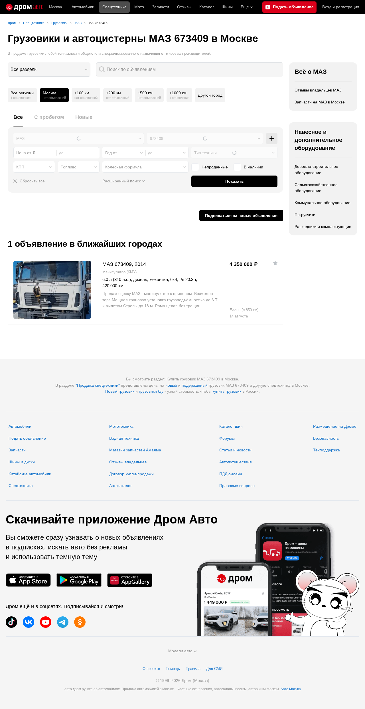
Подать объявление (27, 438)
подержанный (195, 385)
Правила (193, 669)
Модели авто (180, 651)
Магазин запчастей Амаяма (135, 450)
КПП (20, 167)
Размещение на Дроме (334, 426)
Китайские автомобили (30, 474)
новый (171, 385)
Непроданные (215, 167)
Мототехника (121, 426)
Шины (227, 7)
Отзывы (184, 7)
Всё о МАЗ (311, 71)
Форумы (227, 438)
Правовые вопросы (237, 485)
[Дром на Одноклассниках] (80, 622)
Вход (340, 7)
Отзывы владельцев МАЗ (318, 90)
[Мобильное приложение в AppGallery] (129, 580)
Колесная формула (123, 167)
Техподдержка (326, 450)
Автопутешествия (235, 462)
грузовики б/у (151, 391)
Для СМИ (214, 669)
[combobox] (49, 69)
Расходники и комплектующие (323, 226)
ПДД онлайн (230, 474)
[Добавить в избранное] (275, 263)
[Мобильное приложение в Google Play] (79, 580)
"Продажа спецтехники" (98, 385)
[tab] (18, 120)
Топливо (68, 167)
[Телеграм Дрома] (62, 622)
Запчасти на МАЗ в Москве (320, 102)
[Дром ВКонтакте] (28, 622)
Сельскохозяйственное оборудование (316, 187)
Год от (111, 152)
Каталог (206, 7)
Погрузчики (305, 214)
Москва (55, 7)
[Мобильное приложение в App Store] (28, 580)
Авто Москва (291, 689)
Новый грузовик (119, 391)
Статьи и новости (235, 450)
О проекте (151, 669)
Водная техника (124, 438)
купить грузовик (226, 391)
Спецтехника (21, 485)
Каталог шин (231, 426)
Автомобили (83, 7)
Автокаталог (120, 485)
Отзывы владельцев (128, 462)
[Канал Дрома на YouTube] (45, 622)
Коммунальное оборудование (322, 202)
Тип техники (205, 152)
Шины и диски (22, 462)
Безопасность (326, 438)
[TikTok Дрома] (11, 622)
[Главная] (24, 7)
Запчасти (160, 7)
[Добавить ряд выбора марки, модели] (271, 138)
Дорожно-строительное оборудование (316, 169)
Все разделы (24, 69)
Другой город (210, 95)
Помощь (173, 669)
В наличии (253, 167)
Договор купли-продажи (131, 474)
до (150, 152)
